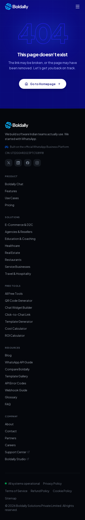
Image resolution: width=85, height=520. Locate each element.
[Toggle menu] (77, 6)
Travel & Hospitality (18, 273)
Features (11, 191)
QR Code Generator (18, 300)
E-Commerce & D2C (19, 224)
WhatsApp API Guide (19, 362)
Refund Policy (40, 491)
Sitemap (11, 498)
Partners (10, 438)
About (9, 424)
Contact (11, 431)
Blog (8, 355)
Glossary (11, 397)
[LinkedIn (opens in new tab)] (18, 162)
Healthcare (12, 245)
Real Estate (12, 252)
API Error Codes (15, 383)
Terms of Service (16, 491)
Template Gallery (16, 376)
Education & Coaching (20, 238)
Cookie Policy (62, 491)
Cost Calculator (16, 328)
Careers (10, 445)
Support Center (15, 452)
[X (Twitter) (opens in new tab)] (8, 162)
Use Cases (12, 198)
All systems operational (24, 483)
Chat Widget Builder (18, 307)
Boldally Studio (15, 459)
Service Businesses (17, 266)
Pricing (9, 205)
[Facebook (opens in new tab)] (27, 162)
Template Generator (19, 321)
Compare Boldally (17, 369)
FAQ (8, 404)
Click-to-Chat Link (18, 314)
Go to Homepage (42, 84)
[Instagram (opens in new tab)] (37, 162)
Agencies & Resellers (18, 231)
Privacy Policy (52, 483)
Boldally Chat (14, 184)
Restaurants (13, 259)
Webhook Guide (16, 390)
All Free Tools (14, 293)
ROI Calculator (15, 335)
